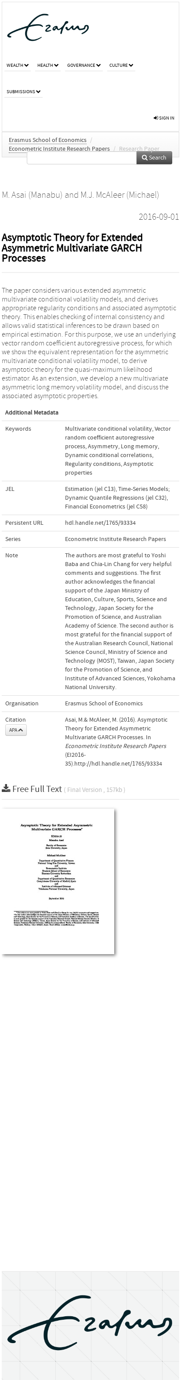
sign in (166, 118)
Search (157, 157)
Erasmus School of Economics (48, 140)
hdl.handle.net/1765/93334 (100, 523)
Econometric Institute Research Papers (59, 149)
